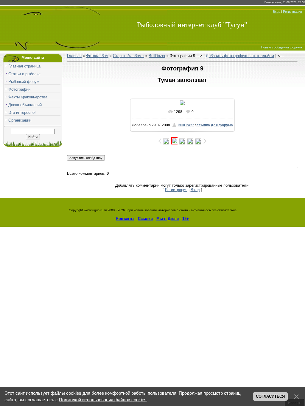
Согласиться (270, 396)
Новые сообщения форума (281, 47)
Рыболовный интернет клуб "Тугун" (192, 25)
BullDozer (157, 55)
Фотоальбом (97, 55)
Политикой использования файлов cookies (103, 399)
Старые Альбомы (128, 55)
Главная (74, 55)
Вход (276, 11)
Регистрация (292, 11)
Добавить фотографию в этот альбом (240, 55)
